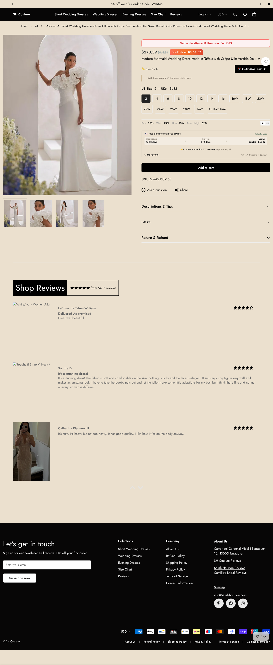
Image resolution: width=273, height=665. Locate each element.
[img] (80, 288)
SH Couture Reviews (227, 560)
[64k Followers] (243, 603)
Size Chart (158, 14)
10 (190, 98)
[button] (254, 14)
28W (186, 109)
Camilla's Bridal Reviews (230, 572)
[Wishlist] (265, 61)
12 (201, 98)
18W (247, 98)
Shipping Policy (176, 562)
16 (223, 98)
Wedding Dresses (105, 14)
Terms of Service (177, 576)
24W (160, 109)
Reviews (176, 14)
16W (235, 98)
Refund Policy (175, 555)
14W (199, 109)
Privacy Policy (175, 569)
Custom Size (217, 109)
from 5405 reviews (103, 288)
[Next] (260, 4)
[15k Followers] (231, 603)
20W (260, 98)
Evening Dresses (134, 14)
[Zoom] (123, 43)
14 (212, 98)
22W (147, 109)
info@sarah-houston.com (230, 595)
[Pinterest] (219, 603)
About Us (172, 549)
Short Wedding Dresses (71, 14)
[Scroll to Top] (265, 643)
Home (23, 26)
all (36, 26)
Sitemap (219, 587)
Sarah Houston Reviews (229, 568)
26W (173, 109)
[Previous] (12, 4)
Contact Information (179, 583)
